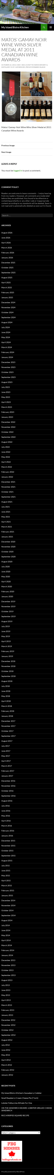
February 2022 (7, 472)
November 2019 (8, 606)
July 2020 (5, 566)
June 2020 (5, 571)
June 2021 (5, 512)
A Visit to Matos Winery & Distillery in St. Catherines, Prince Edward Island (24, 66)
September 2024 (8, 317)
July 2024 (5, 327)
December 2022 (8, 422)
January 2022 (7, 477)
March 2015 (6, 885)
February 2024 (7, 352)
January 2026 (7, 257)
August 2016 (6, 801)
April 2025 (6, 282)
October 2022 (7, 432)
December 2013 (8, 960)
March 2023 (6, 407)
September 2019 (8, 616)
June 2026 (5, 237)
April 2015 (6, 880)
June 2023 (5, 392)
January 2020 (7, 596)
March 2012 (6, 1065)
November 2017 (8, 726)
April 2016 (6, 821)
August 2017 (6, 741)
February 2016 (7, 830)
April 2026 (6, 242)
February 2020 (7, 591)
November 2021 (8, 487)
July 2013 (5, 985)
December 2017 (8, 721)
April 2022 (6, 462)
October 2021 (7, 492)
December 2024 (8, 302)
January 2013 (7, 1015)
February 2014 (7, 950)
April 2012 (6, 1060)
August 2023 (6, 382)
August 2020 (6, 561)
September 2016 (8, 796)
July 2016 (5, 806)
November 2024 (8, 307)
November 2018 (8, 666)
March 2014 (6, 945)
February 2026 (7, 252)
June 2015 (5, 870)
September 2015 (8, 855)
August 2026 (6, 232)
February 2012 (7, 1070)
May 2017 (5, 756)
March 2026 (6, 247)
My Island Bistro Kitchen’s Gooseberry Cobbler (21, 1093)
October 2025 (7, 267)
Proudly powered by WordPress (13, 1172)
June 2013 (5, 990)
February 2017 (7, 771)
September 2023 (8, 377)
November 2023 (8, 367)
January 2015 (7, 895)
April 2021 (6, 521)
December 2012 (8, 1020)
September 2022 (8, 437)
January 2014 (7, 955)
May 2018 (5, 696)
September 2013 (8, 975)
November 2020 (8, 546)
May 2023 (5, 397)
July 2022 (5, 447)
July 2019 (5, 626)
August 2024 (6, 322)
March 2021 (6, 526)
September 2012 (8, 1035)
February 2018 (7, 711)
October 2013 (7, 970)
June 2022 (5, 452)
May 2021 (5, 517)
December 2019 (8, 601)
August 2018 (6, 681)
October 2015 (7, 850)
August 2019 (6, 621)
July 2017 (5, 746)
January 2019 (7, 656)
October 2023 (7, 372)
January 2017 (7, 776)
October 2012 (7, 1030)
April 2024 (6, 342)
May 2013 (5, 995)
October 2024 (7, 312)
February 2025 (7, 292)
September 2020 (8, 556)
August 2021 (6, 502)
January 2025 (7, 297)
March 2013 (6, 1005)
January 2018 (7, 716)
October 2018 (7, 671)
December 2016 (8, 781)
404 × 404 (21, 65)
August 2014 (6, 920)
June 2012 (5, 1050)
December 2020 (8, 541)
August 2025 (6, 277)
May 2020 (5, 576)
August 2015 (6, 860)
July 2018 (5, 686)
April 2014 (6, 940)
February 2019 (7, 651)
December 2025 (8, 262)
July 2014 (5, 925)
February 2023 (7, 412)
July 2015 (5, 865)
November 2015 (8, 845)
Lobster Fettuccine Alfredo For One (16, 1103)
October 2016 (7, 791)
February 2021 (7, 531)
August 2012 (6, 1040)
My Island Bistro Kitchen (15, 27)
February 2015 (7, 890)
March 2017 (6, 766)
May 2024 (5, 337)
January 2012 (7, 1075)
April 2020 (6, 581)
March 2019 (6, 646)
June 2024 (5, 332)
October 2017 (7, 731)
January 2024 (7, 357)
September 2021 (8, 497)
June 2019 (5, 631)
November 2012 (8, 1025)
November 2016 (8, 786)
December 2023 (8, 362)
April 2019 (6, 641)
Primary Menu (50, 27)
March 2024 (6, 347)
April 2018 (6, 701)
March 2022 (6, 467)
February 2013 (7, 1010)
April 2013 (6, 1000)
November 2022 (8, 427)
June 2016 (5, 811)
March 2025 (6, 287)
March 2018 (6, 706)
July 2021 (5, 507)
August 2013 (6, 980)
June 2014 (5, 930)
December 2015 (8, 840)
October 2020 (7, 551)
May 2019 (5, 636)
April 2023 (6, 402)
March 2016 (6, 825)
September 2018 (8, 676)
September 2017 (8, 736)
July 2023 (5, 387)
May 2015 (5, 875)
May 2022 (5, 457)
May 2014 (5, 935)
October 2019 (7, 611)
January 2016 (7, 835)
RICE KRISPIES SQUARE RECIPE (15, 1115)
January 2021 (7, 536)
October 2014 (7, 910)
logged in (18, 170)
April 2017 (6, 761)
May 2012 (5, 1055)
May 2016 (5, 816)
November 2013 (8, 965)
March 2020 (6, 586)
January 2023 (7, 417)
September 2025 (8, 272)
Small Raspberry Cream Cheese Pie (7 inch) (19, 1098)
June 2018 (5, 691)
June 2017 (5, 751)
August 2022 (6, 442)
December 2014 (8, 900)
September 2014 (8, 915)
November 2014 (8, 905)
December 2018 (8, 661)
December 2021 (8, 482)
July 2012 (5, 1045)
